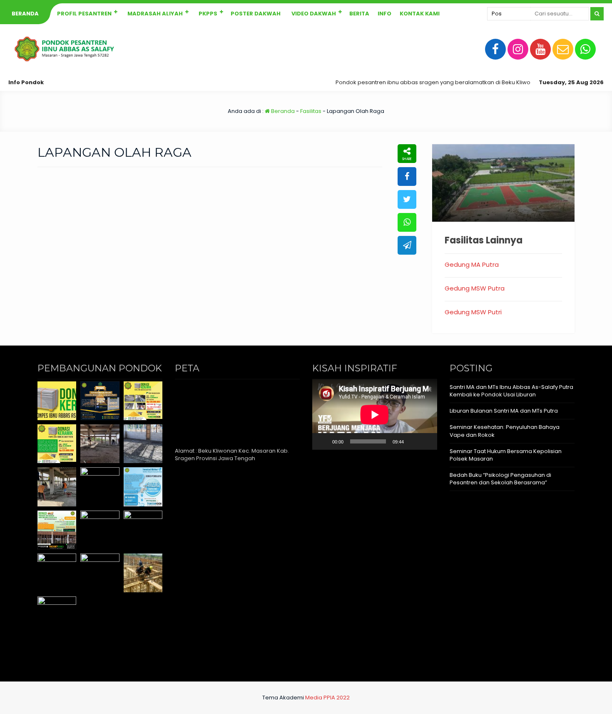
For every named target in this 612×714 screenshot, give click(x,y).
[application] (374, 414)
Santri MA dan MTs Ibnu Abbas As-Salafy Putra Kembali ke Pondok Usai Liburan (511, 390)
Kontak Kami (420, 14)
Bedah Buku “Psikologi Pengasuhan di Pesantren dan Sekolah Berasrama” (500, 478)
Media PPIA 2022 (327, 697)
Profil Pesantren (84, 14)
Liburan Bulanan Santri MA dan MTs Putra (504, 411)
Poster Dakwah (256, 14)
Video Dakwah (313, 14)
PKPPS (208, 14)
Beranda (25, 14)
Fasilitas (310, 111)
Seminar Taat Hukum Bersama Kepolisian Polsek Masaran (506, 455)
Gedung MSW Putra (475, 288)
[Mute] (413, 441)
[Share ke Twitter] (407, 199)
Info (384, 14)
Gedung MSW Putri (473, 312)
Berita (359, 14)
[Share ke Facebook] (407, 176)
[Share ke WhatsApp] (407, 222)
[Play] (323, 441)
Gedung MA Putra (472, 264)
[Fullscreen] (426, 441)
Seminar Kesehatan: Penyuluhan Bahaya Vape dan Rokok (505, 430)
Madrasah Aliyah (155, 14)
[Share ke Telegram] (407, 245)
